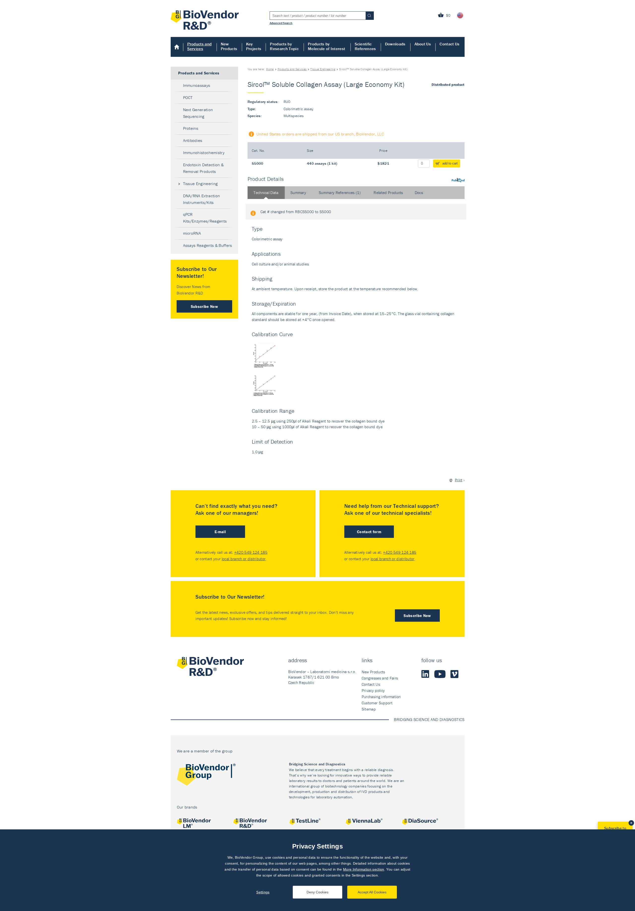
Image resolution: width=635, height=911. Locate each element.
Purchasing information (381, 696)
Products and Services (199, 46)
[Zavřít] (631, 823)
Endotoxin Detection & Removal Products (203, 168)
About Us (422, 44)
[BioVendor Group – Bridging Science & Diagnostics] (206, 776)
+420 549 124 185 (250, 552)
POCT (188, 97)
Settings (263, 892)
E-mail (220, 531)
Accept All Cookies (372, 892)
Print (458, 480)
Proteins (190, 128)
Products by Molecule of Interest (326, 46)
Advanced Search (281, 23)
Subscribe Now (204, 306)
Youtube (439, 674)
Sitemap (369, 709)
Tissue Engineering (322, 69)
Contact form (369, 531)
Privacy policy (373, 690)
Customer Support (377, 702)
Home (177, 47)
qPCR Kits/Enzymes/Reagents (205, 218)
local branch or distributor (244, 558)
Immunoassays (196, 85)
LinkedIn (425, 674)
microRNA (192, 233)
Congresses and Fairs (380, 678)
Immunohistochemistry (203, 152)
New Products (229, 46)
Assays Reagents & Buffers (207, 245)
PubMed (458, 180)
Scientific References (365, 46)
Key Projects (253, 46)
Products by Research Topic (284, 46)
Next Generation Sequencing (198, 113)
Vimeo (454, 674)
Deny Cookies (317, 892)
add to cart (450, 163)
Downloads (395, 44)
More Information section (363, 869)
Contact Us (449, 44)
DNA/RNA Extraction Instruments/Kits (201, 199)
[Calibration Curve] (267, 372)
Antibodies (192, 140)
